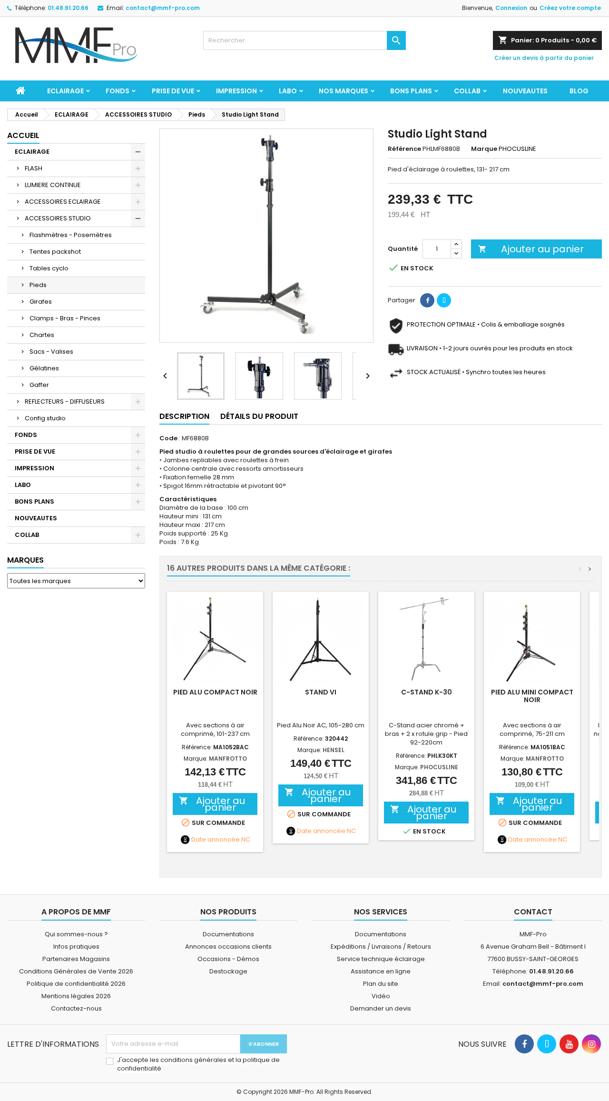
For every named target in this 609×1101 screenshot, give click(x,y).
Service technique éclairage (381, 958)
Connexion (511, 8)
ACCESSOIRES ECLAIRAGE (63, 201)
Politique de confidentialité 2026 (76, 983)
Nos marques (343, 91)
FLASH (33, 168)
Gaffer (39, 384)
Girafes (40, 301)
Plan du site (380, 983)
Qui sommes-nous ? (76, 934)
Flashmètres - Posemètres (70, 234)
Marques (25, 560)
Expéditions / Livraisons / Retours (381, 946)
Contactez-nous (76, 1008)
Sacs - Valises (51, 351)
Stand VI (320, 692)
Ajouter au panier (531, 249)
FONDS (117, 91)
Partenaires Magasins (76, 958)
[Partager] (427, 300)
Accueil (23, 135)
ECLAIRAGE (65, 91)
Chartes (41, 334)
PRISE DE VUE (173, 91)
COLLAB (467, 91)
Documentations (228, 934)
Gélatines (44, 368)
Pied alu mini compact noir (532, 695)
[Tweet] (444, 300)
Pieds (38, 284)
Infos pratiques (76, 946)
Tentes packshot (55, 251)
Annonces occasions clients (228, 946)
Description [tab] (184, 416)
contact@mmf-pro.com (163, 8)
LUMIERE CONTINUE (53, 184)
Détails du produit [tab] (259, 416)
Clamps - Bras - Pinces (64, 318)
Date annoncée (215, 839)
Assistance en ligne (381, 971)
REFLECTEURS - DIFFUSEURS (65, 401)
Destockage (228, 971)
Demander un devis (380, 1008)
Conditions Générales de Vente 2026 (76, 971)
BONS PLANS (411, 91)
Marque (484, 149)
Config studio (45, 418)
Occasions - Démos (228, 958)
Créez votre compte (570, 8)
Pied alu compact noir (215, 692)
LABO (288, 91)
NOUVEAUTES (525, 91)
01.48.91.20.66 (68, 8)
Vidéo (381, 996)
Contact (533, 911)
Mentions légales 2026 (76, 996)
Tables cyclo (49, 268)
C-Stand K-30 (426, 692)
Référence (404, 149)
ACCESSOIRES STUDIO (58, 218)
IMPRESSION (236, 91)
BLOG (579, 91)
